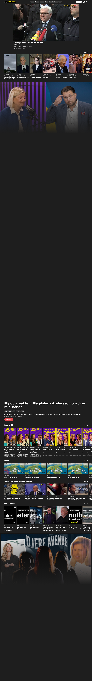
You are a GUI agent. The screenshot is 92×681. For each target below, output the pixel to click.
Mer (60, 1)
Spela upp (9, 419)
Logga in (79, 1)
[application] (46, 22)
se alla (86, 52)
